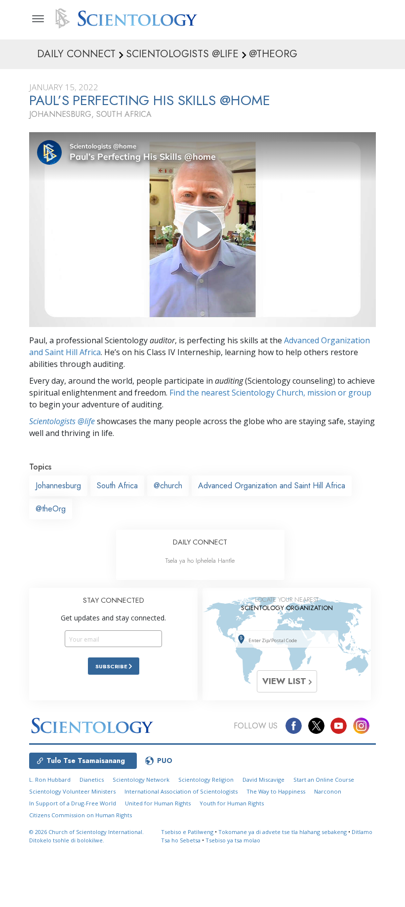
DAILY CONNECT (200, 542)
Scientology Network (141, 779)
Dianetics (92, 779)
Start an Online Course (323, 779)
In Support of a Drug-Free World (72, 803)
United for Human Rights (158, 803)
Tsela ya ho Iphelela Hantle (200, 560)
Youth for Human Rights (232, 803)
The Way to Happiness (275, 791)
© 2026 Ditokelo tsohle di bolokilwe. (86, 836)
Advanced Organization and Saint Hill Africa (271, 485)
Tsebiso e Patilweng (187, 831)
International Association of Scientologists (181, 791)
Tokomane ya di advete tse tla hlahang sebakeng (282, 831)
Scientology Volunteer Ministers (72, 791)
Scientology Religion (206, 779)
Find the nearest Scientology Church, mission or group (270, 392)
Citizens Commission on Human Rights (80, 815)
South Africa (117, 485)
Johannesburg (58, 485)
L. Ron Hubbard (50, 779)
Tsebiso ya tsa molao (232, 840)
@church (168, 485)
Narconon (327, 791)
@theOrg (51, 508)
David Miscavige (263, 779)
